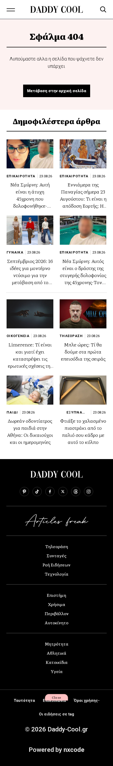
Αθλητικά (56, 652)
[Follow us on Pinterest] (24, 491)
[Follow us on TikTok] (37, 491)
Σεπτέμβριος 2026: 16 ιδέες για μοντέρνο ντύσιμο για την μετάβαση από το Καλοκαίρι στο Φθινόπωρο (30, 278)
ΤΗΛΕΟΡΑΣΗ (71, 336)
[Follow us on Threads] (75, 491)
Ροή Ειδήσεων (56, 564)
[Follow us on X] (63, 491)
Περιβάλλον (57, 613)
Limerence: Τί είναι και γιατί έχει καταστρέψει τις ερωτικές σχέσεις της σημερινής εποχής (30, 358)
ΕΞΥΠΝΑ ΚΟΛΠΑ (74, 412)
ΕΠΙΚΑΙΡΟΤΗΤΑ (21, 176)
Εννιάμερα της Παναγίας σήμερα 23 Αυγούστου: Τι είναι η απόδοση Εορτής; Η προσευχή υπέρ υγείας (83, 202)
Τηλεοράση (56, 546)
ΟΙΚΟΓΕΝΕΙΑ (18, 336)
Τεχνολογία (56, 573)
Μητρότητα (56, 643)
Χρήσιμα (56, 604)
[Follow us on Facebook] (50, 491)
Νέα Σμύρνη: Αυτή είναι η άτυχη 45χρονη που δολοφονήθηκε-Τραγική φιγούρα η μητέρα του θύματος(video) (29, 205)
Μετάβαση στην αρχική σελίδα (56, 91)
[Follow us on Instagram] (88, 491)
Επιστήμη (56, 595)
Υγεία (57, 671)
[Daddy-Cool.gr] (56, 9)
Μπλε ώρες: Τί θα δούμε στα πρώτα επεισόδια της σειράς (83, 351)
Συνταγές (56, 555)
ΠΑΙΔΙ (12, 412)
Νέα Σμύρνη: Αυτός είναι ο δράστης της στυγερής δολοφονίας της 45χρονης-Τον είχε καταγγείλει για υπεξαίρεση (83, 278)
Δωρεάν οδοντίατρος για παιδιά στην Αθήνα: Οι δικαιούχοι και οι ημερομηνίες (30, 431)
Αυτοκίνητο (56, 622)
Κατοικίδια (57, 662)
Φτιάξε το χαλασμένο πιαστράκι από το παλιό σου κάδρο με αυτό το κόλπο (83, 431)
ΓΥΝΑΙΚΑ (15, 252)
